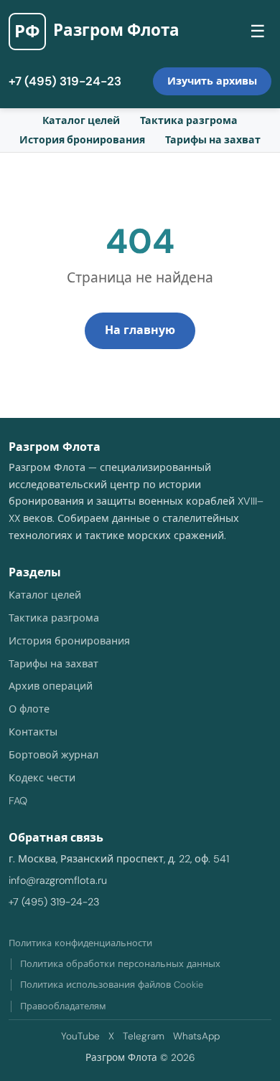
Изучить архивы (212, 81)
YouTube (80, 1036)
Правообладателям (63, 1006)
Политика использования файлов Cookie (111, 984)
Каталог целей (81, 120)
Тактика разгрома (189, 120)
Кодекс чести (42, 777)
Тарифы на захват (213, 139)
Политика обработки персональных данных (120, 964)
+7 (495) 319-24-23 (65, 81)
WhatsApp (196, 1036)
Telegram (143, 1036)
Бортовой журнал (53, 754)
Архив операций (51, 686)
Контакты (33, 731)
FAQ (18, 800)
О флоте (29, 709)
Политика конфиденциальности (80, 943)
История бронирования (82, 139)
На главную (140, 330)
